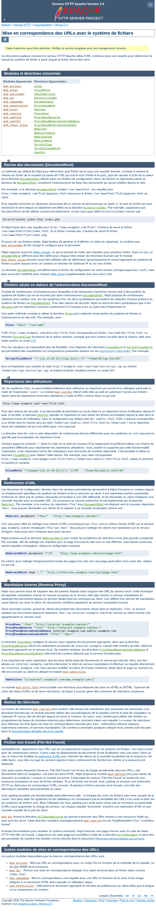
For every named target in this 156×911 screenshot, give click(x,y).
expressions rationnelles (115, 351)
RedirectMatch (44, 133)
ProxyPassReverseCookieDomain (57, 121)
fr (133, 895)
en (127, 895)
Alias (38, 86)
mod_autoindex (13, 94)
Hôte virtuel (57, 274)
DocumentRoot (44, 101)
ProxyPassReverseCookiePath (55, 125)
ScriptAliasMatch (47, 148)
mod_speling (12, 117)
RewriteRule (43, 140)
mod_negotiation (15, 105)
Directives (91, 900)
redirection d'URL (49, 756)
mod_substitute (74, 671)
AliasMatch (42, 90)
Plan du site (127, 900)
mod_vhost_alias (15, 125)
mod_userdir (12, 121)
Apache (5, 24)
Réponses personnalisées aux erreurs (119, 838)
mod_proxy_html (27, 687)
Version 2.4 (61, 24)
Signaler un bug (145, 900)
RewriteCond (43, 137)
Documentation (42, 24)
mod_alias (10, 90)
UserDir (40, 152)
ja (139, 895)
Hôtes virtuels (41, 252)
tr (152, 895)
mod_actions (12, 86)
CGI (33, 340)
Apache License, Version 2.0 (35, 903)
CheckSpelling (44, 94)
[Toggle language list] (5, 39)
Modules (78, 900)
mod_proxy (10, 109)
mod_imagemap (13, 101)
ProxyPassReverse (47, 117)
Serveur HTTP (22, 24)
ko (146, 895)
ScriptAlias (43, 144)
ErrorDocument (44, 105)
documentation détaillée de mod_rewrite (37, 731)
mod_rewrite (12, 113)
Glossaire (112, 900)
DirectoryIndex (45, 98)
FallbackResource (50, 816)
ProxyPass (41, 113)
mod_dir (9, 98)
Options (40, 109)
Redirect (40, 129)
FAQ (101, 900)
